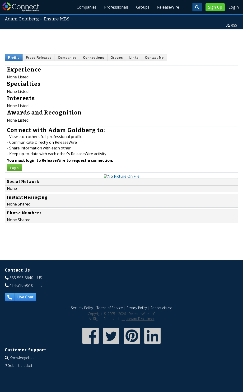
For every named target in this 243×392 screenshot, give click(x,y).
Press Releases (38, 57)
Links (134, 57)
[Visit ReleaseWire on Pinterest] (132, 344)
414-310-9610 (21, 285)
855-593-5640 (21, 277)
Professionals (116, 7)
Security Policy (82, 308)
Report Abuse (161, 308)
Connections (93, 57)
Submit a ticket (20, 365)
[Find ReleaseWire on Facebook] (90, 344)
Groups (143, 7)
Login (234, 7)
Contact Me (154, 57)
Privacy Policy (136, 308)
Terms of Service (110, 308)
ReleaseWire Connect (20, 7)
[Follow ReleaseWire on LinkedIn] (152, 344)
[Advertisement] (121, 40)
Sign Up (215, 7)
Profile (13, 57)
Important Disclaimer (138, 318)
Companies (87, 7)
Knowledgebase (23, 357)
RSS (234, 25)
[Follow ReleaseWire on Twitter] (111, 344)
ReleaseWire (168, 7)
